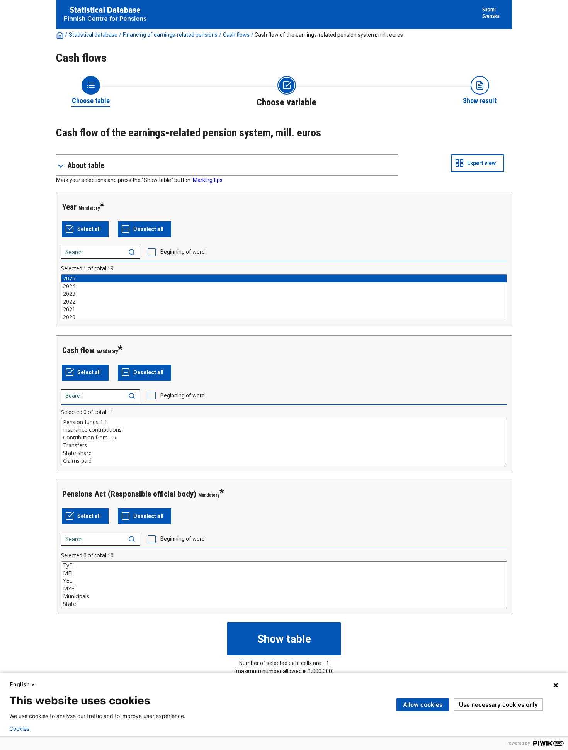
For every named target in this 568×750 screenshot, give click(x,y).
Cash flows (236, 35)
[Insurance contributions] (284, 430)
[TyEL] (284, 565)
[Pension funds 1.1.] (284, 422)
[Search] (131, 252)
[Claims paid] (284, 461)
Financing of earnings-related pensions (170, 35)
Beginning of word (182, 252)
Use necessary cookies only (498, 704)
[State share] (284, 453)
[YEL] (284, 581)
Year (69, 207)
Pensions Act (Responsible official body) (129, 494)
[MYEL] (284, 588)
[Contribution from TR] (284, 437)
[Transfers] (284, 445)
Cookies (19, 729)
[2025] (284, 278)
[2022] (284, 301)
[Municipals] (284, 596)
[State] (284, 604)
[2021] (284, 309)
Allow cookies (422, 704)
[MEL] (284, 573)
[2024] (284, 286)
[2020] (284, 317)
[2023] (284, 294)
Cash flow (78, 350)
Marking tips (208, 180)
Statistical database (93, 35)
